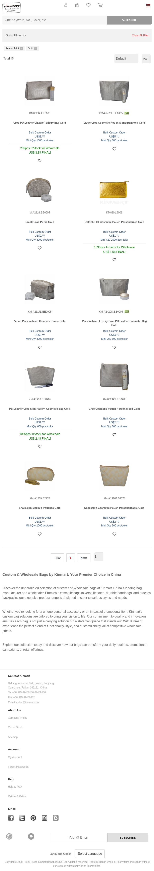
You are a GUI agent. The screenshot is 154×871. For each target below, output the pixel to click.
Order (100, 7)
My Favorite (88, 7)
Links (12, 808)
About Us (14, 710)
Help (11, 779)
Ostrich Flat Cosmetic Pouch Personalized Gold (114, 222)
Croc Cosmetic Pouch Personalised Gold (114, 408)
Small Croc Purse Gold (39, 222)
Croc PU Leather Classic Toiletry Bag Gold (39, 122)
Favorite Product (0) (77, 11)
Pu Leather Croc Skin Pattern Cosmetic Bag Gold (39, 408)
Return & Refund (17, 796)
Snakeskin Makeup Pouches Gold (40, 507)
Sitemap (13, 737)
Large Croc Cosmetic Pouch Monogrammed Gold (114, 122)
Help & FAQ (15, 786)
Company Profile (17, 717)
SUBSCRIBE (128, 837)
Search (131, 20)
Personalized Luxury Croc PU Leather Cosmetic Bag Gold (114, 323)
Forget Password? (18, 766)
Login (77, 7)
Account (14, 749)
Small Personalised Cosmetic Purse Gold (40, 321)
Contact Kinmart (19, 675)
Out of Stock (15, 727)
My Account (15, 757)
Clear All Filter (141, 35)
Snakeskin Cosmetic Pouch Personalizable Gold (114, 507)
